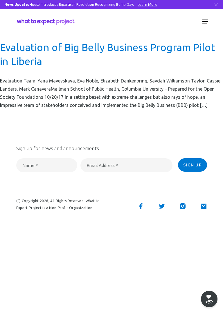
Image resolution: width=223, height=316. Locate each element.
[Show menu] (205, 21)
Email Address (102, 165)
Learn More (147, 4)
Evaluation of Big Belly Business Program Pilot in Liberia (107, 54)
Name (30, 165)
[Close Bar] (216, 4)
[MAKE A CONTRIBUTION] (209, 299)
